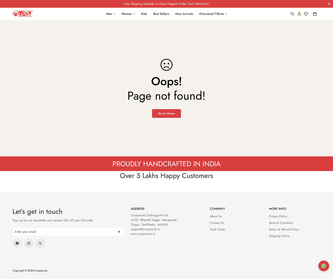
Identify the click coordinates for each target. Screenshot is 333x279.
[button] (314, 13)
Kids (144, 14)
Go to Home (166, 113)
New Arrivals (184, 14)
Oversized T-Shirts (211, 14)
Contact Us (217, 223)
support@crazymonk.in (145, 229)
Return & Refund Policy (284, 229)
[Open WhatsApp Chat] (323, 265)
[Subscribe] (119, 231)
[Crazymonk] (23, 13)
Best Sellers (161, 14)
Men (109, 14)
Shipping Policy (279, 236)
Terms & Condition (281, 223)
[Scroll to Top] (325, 258)
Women (126, 14)
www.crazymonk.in (143, 234)
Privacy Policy (278, 216)
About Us (216, 216)
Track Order (217, 229)
